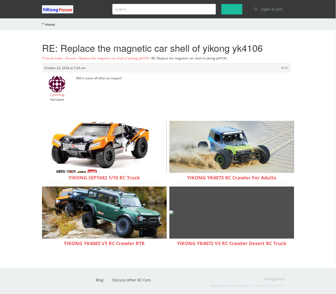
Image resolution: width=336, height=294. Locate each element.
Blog (99, 279)
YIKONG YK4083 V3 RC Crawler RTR (104, 243)
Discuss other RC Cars (131, 279)
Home (50, 24)
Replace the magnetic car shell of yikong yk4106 (114, 58)
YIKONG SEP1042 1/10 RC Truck (104, 177)
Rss (48, 281)
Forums (70, 58)
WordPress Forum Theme (230, 285)
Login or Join (271, 9)
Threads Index (52, 58)
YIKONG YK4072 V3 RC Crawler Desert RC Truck (231, 243)
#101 (285, 68)
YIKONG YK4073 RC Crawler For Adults (231, 177)
